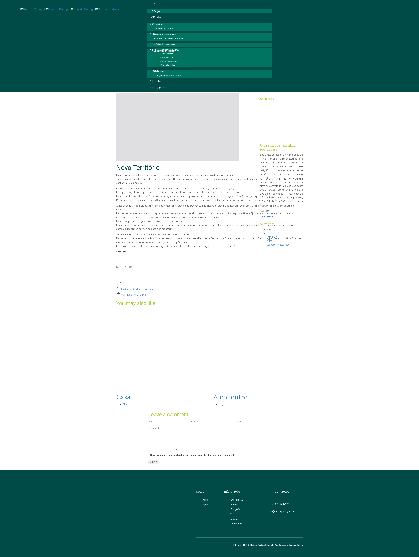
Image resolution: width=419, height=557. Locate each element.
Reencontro (230, 397)
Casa (123, 397)
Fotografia (271, 237)
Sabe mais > (266, 216)
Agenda (206, 504)
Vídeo (269, 241)
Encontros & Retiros (276, 233)
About (206, 500)
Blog (118, 267)
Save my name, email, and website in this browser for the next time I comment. (192, 455)
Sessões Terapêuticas (278, 244)
